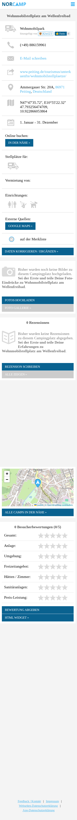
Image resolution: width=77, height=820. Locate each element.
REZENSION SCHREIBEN (22, 366)
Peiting (25, 91)
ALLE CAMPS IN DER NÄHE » (26, 512)
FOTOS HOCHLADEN (20, 300)
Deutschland (42, 91)
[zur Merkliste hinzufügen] (11, 239)
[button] (38, 483)
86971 (60, 87)
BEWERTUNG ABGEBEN (22, 610)
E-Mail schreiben (33, 58)
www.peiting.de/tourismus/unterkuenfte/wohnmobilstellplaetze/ (45, 74)
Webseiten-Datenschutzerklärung (38, 805)
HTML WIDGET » (17, 617)
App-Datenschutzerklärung (39, 810)
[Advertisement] (38, 423)
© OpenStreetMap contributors (59, 504)
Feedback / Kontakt (29, 801)
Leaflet (39, 504)
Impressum (52, 801)
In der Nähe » (19, 142)
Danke (60, 33)
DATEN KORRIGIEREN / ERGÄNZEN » (31, 251)
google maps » (20, 226)
